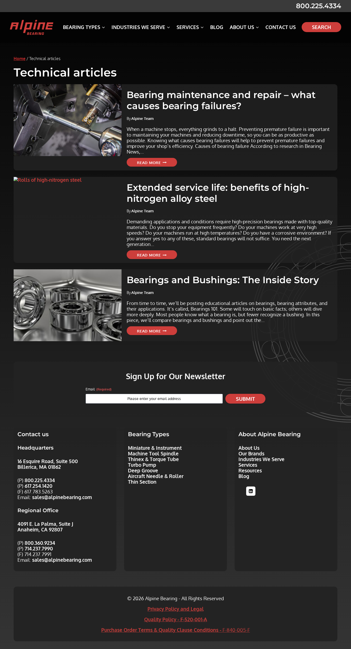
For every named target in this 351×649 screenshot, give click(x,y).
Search (321, 27)
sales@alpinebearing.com (62, 497)
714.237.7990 (39, 548)
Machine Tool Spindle (153, 453)
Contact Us (280, 27)
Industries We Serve (261, 459)
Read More (157, 163)
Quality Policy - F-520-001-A (175, 619)
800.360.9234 (40, 543)
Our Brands (251, 453)
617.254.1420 (38, 486)
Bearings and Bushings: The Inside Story (223, 279)
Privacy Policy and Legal (175, 609)
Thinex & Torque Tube (153, 459)
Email (99, 389)
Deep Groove (143, 470)
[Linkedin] (250, 491)
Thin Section (142, 482)
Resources (250, 470)
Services (247, 465)
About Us (249, 448)
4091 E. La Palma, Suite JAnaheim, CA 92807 (45, 526)
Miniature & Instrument (155, 448)
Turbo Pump (142, 465)
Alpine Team (142, 118)
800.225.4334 (318, 6)
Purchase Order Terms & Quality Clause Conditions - (175, 630)
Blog (216, 27)
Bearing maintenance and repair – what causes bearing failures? (221, 100)
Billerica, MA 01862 (39, 467)
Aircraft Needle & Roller (155, 476)
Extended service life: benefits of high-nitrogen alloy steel (218, 193)
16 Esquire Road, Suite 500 (47, 461)
